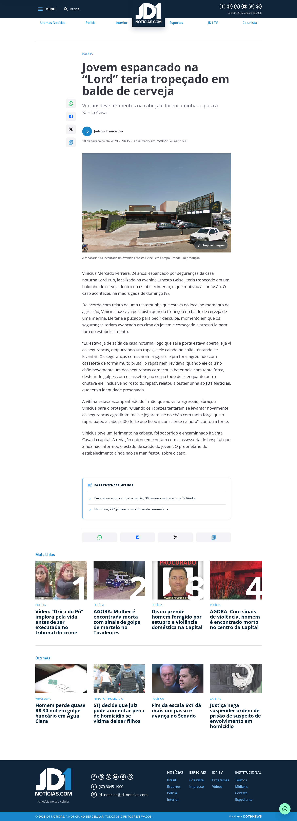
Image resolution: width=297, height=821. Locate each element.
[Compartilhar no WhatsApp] (71, 103)
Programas (220, 780)
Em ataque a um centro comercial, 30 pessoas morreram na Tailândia (144, 498)
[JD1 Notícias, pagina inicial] (53, 782)
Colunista (249, 22)
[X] (237, 6)
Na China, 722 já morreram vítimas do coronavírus (131, 509)
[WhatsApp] (259, 6)
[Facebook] (222, 6)
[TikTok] (251, 6)
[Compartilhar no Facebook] (71, 116)
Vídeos (217, 786)
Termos (241, 780)
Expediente (243, 799)
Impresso (196, 786)
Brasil (171, 780)
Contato (241, 793)
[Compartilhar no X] (71, 129)
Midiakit (241, 786)
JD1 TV (213, 22)
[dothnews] (252, 816)
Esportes (176, 22)
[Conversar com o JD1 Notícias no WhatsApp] (285, 809)
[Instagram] (230, 6)
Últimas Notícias (52, 22)
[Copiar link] (71, 142)
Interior (121, 22)
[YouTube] (244, 6)
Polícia (91, 22)
